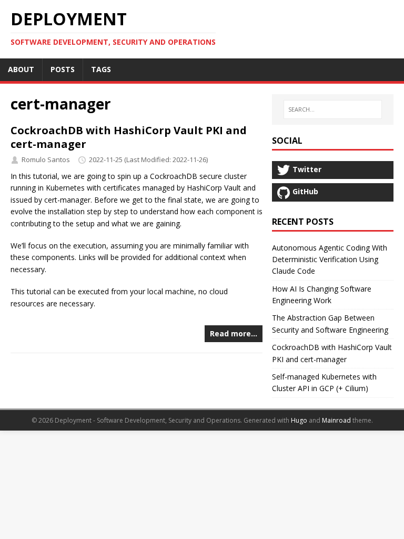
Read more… (233, 333)
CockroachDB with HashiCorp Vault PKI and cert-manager (129, 137)
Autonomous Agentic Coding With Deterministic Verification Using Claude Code (329, 259)
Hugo (299, 420)
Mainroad (336, 420)
